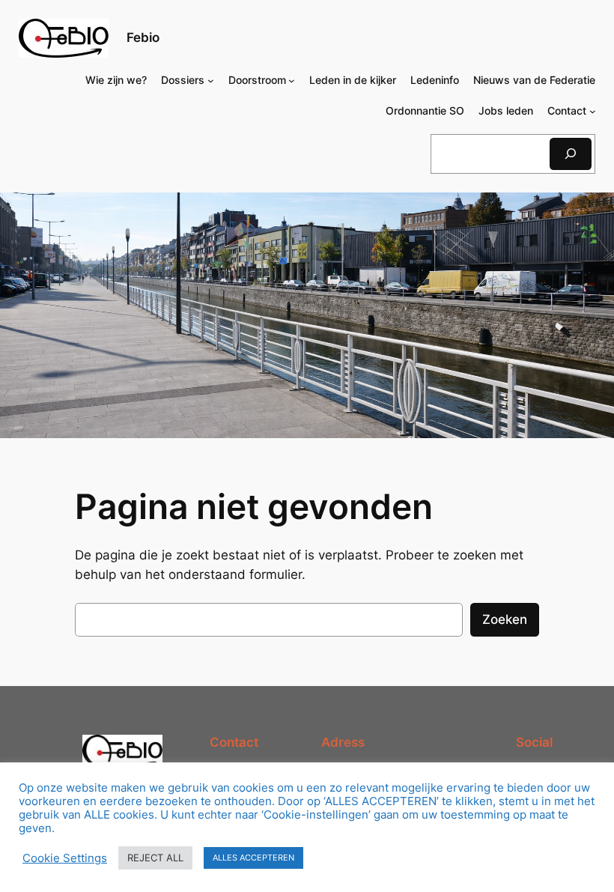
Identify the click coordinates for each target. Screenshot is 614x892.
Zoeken (504, 619)
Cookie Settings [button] (64, 858)
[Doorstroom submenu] (291, 80)
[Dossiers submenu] (210, 80)
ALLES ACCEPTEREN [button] (253, 857)
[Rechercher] (571, 154)
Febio (143, 37)
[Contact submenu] (592, 111)
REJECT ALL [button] (155, 858)
